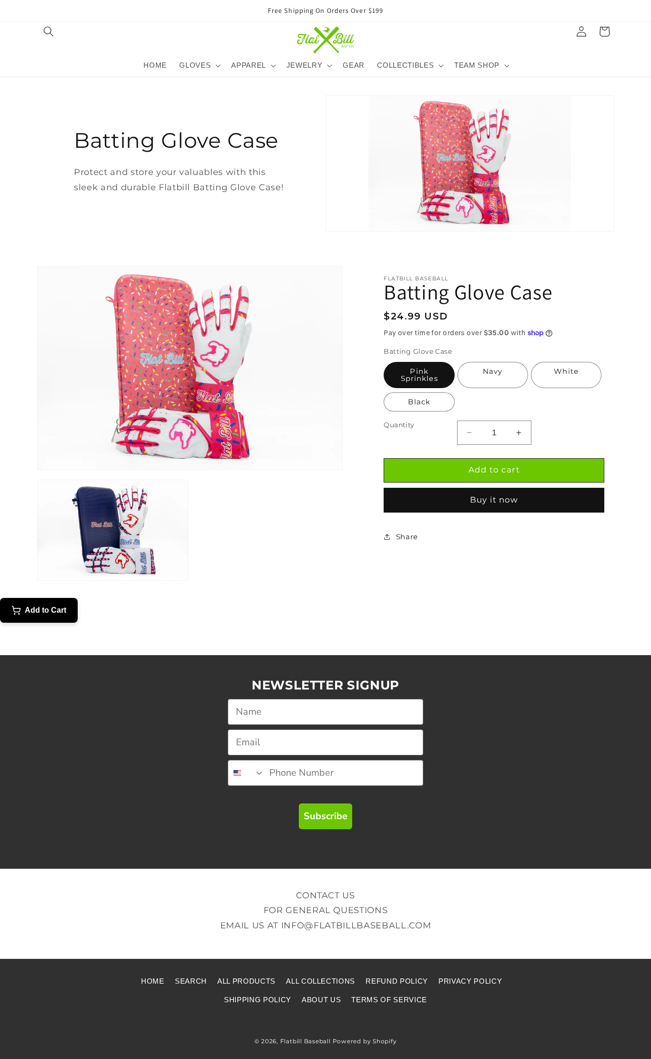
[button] (48, 31)
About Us (321, 1000)
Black (419, 401)
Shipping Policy (257, 1000)
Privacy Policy (470, 981)
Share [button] (407, 536)
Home (152, 981)
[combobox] (246, 773)
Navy (492, 371)
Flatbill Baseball (305, 1041)
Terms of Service (389, 1000)
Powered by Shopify (365, 1041)
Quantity (399, 425)
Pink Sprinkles (419, 375)
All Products (246, 981)
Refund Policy (397, 981)
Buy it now (494, 499)
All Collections (320, 981)
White (566, 371)
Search (191, 981)
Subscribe (325, 816)
